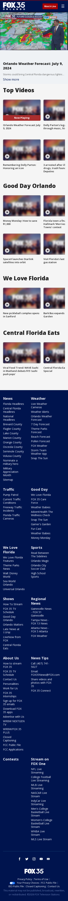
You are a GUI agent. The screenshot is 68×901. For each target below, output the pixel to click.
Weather (38, 398)
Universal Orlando (14, 589)
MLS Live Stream (41, 839)
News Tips (39, 658)
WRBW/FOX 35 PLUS (12, 730)
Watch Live (50, 6)
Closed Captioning (9, 738)
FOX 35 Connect (41, 690)
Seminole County (13, 451)
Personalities (11, 684)
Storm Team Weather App (39, 451)
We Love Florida (41, 495)
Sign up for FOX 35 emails (12, 702)
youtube (41, 859)
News (7, 398)
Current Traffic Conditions (12, 500)
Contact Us (10, 679)
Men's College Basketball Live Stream (40, 812)
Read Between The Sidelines (40, 554)
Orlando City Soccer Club (38, 567)
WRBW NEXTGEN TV (14, 722)
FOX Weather (39, 445)
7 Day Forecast (40, 424)
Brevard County (12, 424)
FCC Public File (12, 745)
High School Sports (38, 574)
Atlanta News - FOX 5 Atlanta (40, 629)
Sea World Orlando (9, 582)
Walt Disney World (10, 574)
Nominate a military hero (10, 462)
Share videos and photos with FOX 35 (41, 682)
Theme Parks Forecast (39, 430)
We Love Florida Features (13, 559)
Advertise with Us (13, 716)
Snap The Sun (39, 458)
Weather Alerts (40, 412)
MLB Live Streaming (37, 786)
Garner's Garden (41, 524)
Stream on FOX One (40, 761)
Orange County (12, 442)
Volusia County (12, 456)
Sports (36, 547)
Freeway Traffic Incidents (12, 508)
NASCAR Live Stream (39, 794)
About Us (11, 658)
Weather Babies (40, 507)
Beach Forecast (40, 436)
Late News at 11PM (11, 630)
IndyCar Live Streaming (38, 802)
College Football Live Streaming (41, 778)
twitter (27, 859)
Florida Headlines (13, 404)
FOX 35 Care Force (38, 500)
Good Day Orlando (9, 618)
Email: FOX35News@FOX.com (45, 673)
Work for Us (10, 688)
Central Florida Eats (12, 646)
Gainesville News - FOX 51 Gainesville (41, 612)
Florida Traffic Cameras (11, 516)
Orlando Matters (13, 624)
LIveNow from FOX (12, 638)
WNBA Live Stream (38, 833)
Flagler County (12, 429)
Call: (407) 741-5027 (40, 665)
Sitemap (8, 479)
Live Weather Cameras (39, 405)
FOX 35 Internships (9, 694)
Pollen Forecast (40, 441)
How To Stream (12, 604)
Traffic (8, 489)
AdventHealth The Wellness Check (42, 513)
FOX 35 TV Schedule (9, 610)
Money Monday (40, 538)
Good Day (39, 489)
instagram (34, 859)
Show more (11, 79)
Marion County (12, 438)
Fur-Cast (36, 528)
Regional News (38, 601)
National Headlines (9, 417)
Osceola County (12, 447)
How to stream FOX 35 (12, 665)
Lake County (10, 433)
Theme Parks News (11, 567)
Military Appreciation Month (10, 472)
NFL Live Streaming (37, 770)
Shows (8, 599)
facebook (20, 859)
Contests (11, 759)
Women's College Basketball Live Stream (41, 823)
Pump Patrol (10, 495)
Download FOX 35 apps (12, 710)
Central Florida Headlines (12, 410)
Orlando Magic (40, 561)
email (48, 859)
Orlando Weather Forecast (41, 417)
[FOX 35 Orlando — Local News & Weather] (14, 6)
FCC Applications (13, 749)
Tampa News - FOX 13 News (40, 621)
